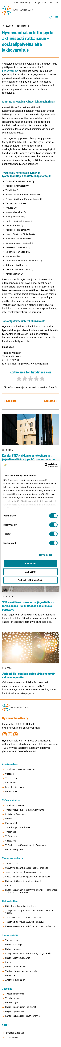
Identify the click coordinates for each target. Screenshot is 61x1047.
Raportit (10, 885)
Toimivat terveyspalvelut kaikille (24, 921)
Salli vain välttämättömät (30, 580)
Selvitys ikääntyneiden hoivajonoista (26, 867)
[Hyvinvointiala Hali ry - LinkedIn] (10, 734)
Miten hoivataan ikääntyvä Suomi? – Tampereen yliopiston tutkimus (31, 891)
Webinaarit (11, 791)
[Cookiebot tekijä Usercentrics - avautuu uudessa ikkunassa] (45, 465)
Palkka (8, 818)
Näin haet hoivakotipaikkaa (20, 906)
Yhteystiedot (40, 2)
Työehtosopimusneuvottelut (20, 769)
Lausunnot (10, 782)
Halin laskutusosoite (17, 966)
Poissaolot (11, 823)
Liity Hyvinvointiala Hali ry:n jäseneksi (29, 953)
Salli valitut (30, 572)
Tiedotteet (23, 25)
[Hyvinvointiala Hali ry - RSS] (15, 734)
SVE (56, 2)
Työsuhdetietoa (11, 800)
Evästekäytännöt (14, 1032)
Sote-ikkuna (11, 863)
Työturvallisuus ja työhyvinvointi (24, 809)
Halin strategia (14, 944)
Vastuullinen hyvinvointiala (21, 971)
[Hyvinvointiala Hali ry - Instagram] (4, 734)
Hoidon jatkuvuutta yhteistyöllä (23, 881)
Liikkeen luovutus (15, 814)
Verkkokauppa (21, 2)
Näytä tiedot (45, 555)
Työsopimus (11, 836)
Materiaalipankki (14, 849)
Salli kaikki (30, 563)
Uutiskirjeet (12, 1002)
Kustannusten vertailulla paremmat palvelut (30, 926)
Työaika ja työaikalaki (18, 827)
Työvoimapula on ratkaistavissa (23, 917)
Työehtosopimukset (15, 805)
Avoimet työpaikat (15, 979)
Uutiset (9, 773)
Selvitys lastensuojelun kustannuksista (27, 876)
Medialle (10, 975)
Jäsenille (7, 988)
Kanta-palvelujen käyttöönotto (22, 1015)
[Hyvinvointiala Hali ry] (17, 10)
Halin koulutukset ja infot (20, 1006)
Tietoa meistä (10, 935)
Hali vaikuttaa (9, 901)
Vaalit (5, 1025)
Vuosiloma (10, 840)
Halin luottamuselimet (17, 957)
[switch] (53, 524)
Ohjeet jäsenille (14, 1011)
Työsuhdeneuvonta (14, 993)
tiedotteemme (10, 70)
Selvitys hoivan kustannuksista (23, 872)
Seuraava (49, 401)
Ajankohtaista (9, 764)
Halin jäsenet (13, 949)
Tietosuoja (11, 1037)
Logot (8, 962)
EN (51, 2)
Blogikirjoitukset (15, 787)
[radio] (19, 379)
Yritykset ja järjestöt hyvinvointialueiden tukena (30, 911)
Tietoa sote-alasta (12, 858)
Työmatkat (10, 831)
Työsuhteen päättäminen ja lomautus (25, 845)
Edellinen (11, 401)
